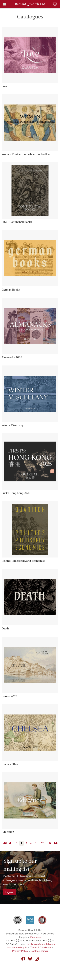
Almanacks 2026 (12, 357)
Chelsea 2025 (10, 764)
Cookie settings (39, 951)
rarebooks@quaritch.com (41, 944)
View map (35, 937)
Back (10, 843)
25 (42, 843)
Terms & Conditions (41, 947)
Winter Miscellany (13, 425)
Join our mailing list (17, 947)
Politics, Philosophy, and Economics (23, 560)
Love (5, 86)
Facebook (23, 959)
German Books (11, 289)
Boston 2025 (9, 696)
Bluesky (30, 959)
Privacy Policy (20, 951)
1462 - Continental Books (17, 221)
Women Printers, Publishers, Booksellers (26, 154)
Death (5, 628)
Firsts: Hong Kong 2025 (16, 493)
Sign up (9, 892)
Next (51, 843)
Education (8, 831)
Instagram (37, 959)
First (5, 843)
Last (56, 843)
